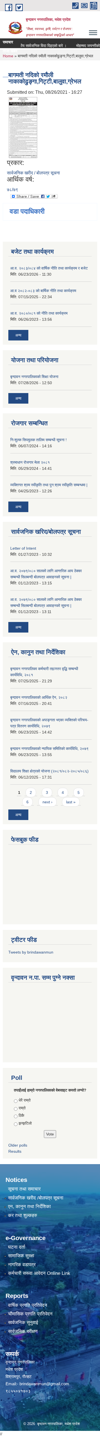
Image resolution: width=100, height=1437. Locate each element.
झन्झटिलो (25, 1123)
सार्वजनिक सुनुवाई (23, 1322)
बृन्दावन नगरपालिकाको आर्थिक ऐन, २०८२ (38, 697)
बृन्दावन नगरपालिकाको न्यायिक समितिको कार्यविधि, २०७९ (49, 748)
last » (71, 802)
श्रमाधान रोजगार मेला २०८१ (30, 462)
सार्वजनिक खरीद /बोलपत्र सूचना (35, 1198)
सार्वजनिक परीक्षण (23, 1331)
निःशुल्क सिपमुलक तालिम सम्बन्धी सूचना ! (38, 440)
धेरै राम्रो (25, 1100)
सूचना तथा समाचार (24, 1189)
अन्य (18, 335)
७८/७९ (12, 189)
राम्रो (22, 1108)
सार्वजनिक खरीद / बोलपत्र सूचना (33, 173)
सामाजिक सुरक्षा (21, 1255)
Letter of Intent (23, 548)
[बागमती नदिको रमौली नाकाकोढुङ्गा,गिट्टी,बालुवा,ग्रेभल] (23, 127)
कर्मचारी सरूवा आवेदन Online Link (39, 1273)
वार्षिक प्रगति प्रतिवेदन (27, 1305)
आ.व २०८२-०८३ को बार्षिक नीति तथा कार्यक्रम (43, 290)
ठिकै (21, 1115)
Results (14, 1151)
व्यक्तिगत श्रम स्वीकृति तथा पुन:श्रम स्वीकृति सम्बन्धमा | (49, 485)
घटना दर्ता (16, 1247)
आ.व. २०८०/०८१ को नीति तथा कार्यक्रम (39, 313)
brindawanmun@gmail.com (44, 1383)
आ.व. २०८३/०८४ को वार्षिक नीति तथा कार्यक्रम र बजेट (49, 268)
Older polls (17, 1145)
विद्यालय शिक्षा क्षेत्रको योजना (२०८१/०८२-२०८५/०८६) (49, 771)
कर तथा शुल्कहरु (22, 1215)
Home (8, 56)
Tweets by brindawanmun (30, 952)
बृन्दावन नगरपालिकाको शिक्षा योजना (34, 376)
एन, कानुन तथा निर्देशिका (29, 1206)
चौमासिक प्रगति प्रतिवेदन (30, 1314)
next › (47, 802)
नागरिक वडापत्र (22, 1264)
